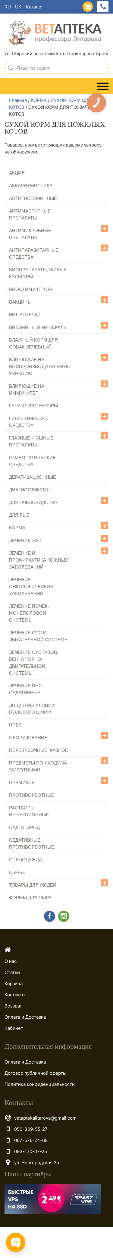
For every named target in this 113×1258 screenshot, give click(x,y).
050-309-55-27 (31, 1129)
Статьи (12, 972)
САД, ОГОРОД (24, 827)
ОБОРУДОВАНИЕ (28, 737)
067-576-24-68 (31, 1140)
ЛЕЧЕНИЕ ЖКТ (25, 540)
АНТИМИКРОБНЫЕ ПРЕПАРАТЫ (30, 234)
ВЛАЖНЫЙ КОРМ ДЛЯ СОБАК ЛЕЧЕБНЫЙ (33, 343)
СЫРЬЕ (17, 872)
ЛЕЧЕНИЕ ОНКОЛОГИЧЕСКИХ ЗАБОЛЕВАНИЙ (31, 586)
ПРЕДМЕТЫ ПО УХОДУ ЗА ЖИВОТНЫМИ (38, 766)
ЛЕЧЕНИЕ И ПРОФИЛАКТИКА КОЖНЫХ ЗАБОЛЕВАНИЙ (38, 559)
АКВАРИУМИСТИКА (30, 185)
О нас (11, 961)
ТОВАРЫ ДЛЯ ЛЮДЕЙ (32, 885)
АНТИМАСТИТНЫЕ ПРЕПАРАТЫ (30, 214)
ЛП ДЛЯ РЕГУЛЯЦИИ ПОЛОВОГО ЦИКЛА (32, 709)
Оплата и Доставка (25, 1017)
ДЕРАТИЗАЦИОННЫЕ (32, 477)
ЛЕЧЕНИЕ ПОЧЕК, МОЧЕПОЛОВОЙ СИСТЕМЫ (29, 613)
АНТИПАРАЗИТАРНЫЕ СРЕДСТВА (33, 254)
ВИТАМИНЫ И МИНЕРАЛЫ (38, 327)
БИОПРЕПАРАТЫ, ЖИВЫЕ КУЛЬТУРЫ (38, 273)
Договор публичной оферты (35, 1073)
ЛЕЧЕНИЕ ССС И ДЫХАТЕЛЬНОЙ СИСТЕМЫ (38, 636)
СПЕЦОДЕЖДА (25, 859)
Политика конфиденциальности (40, 1084)
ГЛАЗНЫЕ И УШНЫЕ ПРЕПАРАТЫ (31, 441)
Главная (18, 100)
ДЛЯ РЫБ (19, 515)
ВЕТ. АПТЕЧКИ (25, 314)
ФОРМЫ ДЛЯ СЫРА (30, 897)
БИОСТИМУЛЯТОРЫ (32, 289)
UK (18, 7)
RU (8, 7)
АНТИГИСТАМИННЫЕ (33, 198)
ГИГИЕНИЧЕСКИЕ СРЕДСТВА (29, 422)
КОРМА (39, 100)
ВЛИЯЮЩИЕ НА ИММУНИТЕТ (26, 389)
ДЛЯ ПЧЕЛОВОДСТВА (33, 502)
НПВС (15, 724)
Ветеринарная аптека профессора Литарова (53, 33)
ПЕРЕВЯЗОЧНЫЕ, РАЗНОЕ (38, 750)
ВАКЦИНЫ (20, 301)
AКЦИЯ (17, 172)
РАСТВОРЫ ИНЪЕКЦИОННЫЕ (29, 811)
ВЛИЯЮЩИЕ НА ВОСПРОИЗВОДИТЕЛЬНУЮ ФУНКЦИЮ (40, 366)
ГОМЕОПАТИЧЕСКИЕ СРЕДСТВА (32, 461)
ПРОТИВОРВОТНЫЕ (31, 795)
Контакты (15, 995)
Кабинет (14, 1028)
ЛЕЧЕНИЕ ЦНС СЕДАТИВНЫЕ (25, 689)
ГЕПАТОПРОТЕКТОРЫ (33, 405)
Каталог (34, 7)
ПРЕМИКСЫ (22, 782)
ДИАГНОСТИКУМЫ (30, 489)
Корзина (14, 983)
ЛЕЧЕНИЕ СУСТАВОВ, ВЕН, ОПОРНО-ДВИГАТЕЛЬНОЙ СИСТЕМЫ (33, 663)
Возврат (13, 1006)
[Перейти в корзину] (86, 5)
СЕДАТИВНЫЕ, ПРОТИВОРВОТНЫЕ (31, 843)
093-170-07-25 (30, 1151)
